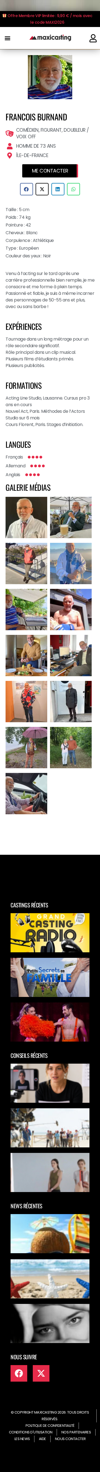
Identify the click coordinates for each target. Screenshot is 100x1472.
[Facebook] (19, 1373)
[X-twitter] (41, 1373)
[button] (7, 38)
